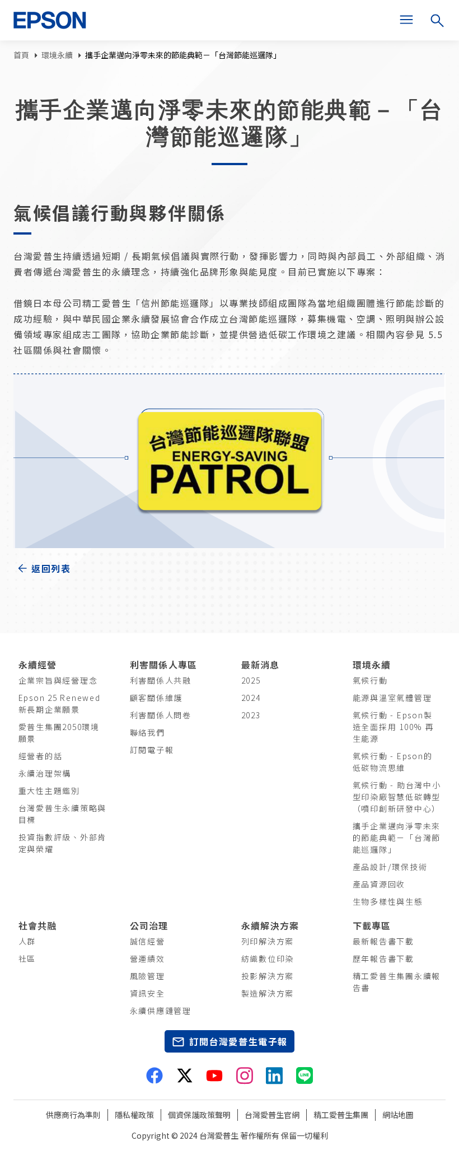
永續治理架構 (45, 773)
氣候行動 (370, 680)
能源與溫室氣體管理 (392, 697)
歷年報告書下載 (383, 958)
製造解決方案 (267, 993)
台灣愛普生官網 (272, 1114)
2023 (251, 715)
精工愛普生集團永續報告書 (397, 981)
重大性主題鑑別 (49, 790)
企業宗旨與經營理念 (58, 680)
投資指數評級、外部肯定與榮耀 (62, 842)
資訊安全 (147, 993)
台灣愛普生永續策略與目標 (62, 813)
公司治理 (149, 925)
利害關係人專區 (164, 664)
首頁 (21, 54)
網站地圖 (398, 1114)
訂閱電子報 (152, 749)
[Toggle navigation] (406, 20)
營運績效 (147, 958)
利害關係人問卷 (160, 715)
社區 (27, 958)
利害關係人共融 (160, 680)
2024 (251, 697)
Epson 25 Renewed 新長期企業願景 (59, 703)
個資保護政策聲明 (199, 1114)
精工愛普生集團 (340, 1114)
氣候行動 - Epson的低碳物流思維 (393, 761)
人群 (27, 941)
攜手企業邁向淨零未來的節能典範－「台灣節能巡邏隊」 (397, 837)
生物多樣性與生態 (388, 901)
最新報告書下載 (383, 941)
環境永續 (57, 54)
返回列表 (51, 568)
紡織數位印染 (267, 958)
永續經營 (37, 664)
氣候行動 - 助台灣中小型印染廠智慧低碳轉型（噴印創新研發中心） (397, 796)
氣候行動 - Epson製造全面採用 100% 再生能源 (393, 726)
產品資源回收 (379, 884)
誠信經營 (147, 941)
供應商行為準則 (73, 1114)
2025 (251, 680)
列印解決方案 (267, 941)
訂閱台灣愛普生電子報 (238, 1041)
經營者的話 (40, 755)
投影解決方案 (267, 975)
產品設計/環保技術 (390, 866)
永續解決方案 (270, 925)
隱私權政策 (134, 1114)
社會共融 (37, 925)
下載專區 (372, 925)
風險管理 (147, 975)
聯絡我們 (147, 732)
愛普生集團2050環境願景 (59, 732)
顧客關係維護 (156, 697)
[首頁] (54, 20)
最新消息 (260, 664)
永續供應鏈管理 (160, 1010)
